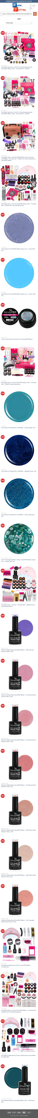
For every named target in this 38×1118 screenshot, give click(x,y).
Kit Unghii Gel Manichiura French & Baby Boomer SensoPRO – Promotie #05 (18, 1056)
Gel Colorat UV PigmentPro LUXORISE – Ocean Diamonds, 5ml (18, 515)
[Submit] (35, 14)
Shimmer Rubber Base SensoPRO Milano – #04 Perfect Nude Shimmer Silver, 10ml (18, 830)
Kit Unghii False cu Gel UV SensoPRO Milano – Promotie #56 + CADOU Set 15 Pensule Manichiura (19, 1011)
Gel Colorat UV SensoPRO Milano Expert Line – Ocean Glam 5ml (18, 294)
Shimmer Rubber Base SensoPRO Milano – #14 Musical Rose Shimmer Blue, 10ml (18, 695)
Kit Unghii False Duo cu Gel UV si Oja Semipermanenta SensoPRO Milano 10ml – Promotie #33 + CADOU (16, 113)
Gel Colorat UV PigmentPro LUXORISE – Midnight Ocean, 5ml (18, 471)
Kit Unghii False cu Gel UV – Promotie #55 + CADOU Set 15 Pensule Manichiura (18, 605)
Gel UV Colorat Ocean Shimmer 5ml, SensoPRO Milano (17, 339)
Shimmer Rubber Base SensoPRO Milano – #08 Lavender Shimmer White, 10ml (17, 650)
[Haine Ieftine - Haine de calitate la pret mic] (19, 7)
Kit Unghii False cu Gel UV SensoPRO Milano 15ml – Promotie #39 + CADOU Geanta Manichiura (18, 383)
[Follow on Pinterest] (30, 8)
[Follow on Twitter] (34, 5)
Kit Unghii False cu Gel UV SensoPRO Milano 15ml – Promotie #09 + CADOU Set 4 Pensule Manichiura (18, 204)
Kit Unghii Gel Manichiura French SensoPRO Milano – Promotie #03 (16, 966)
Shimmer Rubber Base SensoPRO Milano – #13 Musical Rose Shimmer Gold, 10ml (18, 785)
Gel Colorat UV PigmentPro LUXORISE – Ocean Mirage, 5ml (18, 427)
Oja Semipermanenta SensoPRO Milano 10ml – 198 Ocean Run (18, 1101)
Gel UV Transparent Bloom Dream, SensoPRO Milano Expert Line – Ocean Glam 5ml (18, 560)
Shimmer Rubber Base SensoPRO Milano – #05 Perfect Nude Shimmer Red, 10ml (18, 875)
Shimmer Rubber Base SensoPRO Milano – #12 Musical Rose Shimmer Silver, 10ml (18, 740)
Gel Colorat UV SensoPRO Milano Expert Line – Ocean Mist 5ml (18, 249)
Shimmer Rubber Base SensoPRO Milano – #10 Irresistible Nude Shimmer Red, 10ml (17, 921)
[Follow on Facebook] (30, 5)
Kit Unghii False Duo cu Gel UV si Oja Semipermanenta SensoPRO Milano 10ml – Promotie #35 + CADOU (16, 67)
